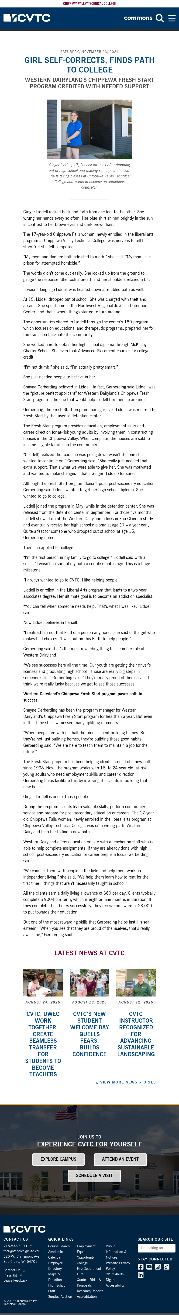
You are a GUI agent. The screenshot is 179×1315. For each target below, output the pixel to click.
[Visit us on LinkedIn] (141, 1276)
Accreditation (87, 1296)
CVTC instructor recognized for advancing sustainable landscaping (136, 1034)
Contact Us (12, 1270)
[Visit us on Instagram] (158, 1268)
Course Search (59, 1246)
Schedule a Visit (94, 1176)
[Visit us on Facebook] (141, 1268)
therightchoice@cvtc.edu (22, 1251)
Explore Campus (58, 1159)
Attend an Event (120, 1159)
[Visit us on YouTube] (149, 1268)
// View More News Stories (126, 1082)
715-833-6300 (15, 1246)
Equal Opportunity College (86, 1257)
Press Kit (10, 1275)
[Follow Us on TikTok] (166, 1268)
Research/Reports (90, 1291)
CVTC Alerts (115, 1274)
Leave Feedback (15, 1280)
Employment (86, 1246)
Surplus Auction (60, 1296)
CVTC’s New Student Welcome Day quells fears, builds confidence (89, 1034)
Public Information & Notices (116, 1252)
